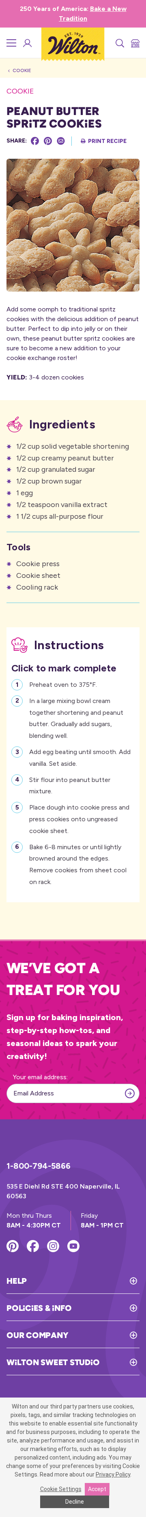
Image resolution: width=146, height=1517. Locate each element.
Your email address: (40, 1077)
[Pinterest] (48, 141)
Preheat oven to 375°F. (63, 684)
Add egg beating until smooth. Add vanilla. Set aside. (80, 757)
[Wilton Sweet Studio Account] (27, 43)
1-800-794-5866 (38, 1166)
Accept (97, 1489)
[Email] (61, 141)
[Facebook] (35, 141)
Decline (74, 1501)
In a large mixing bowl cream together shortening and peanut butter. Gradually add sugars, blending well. (76, 718)
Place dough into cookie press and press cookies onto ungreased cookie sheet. (79, 819)
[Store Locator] (135, 43)
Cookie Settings (61, 1489)
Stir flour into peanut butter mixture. (69, 785)
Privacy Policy (113, 1474)
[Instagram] (53, 1246)
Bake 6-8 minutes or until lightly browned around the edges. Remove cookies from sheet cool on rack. (78, 864)
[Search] (119, 43)
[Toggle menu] (11, 43)
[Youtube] (73, 1246)
